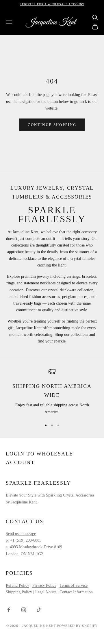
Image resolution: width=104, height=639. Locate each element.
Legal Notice (45, 592)
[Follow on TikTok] (39, 610)
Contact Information (76, 592)
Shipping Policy (19, 592)
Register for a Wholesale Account (52, 4)
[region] (52, 391)
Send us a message (21, 533)
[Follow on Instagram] (24, 610)
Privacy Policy (44, 585)
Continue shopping (52, 125)
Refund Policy (17, 585)
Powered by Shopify (77, 625)
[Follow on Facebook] (9, 610)
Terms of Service (74, 585)
